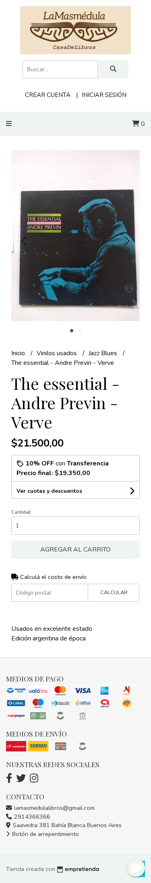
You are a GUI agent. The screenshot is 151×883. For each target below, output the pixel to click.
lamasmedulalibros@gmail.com (53, 808)
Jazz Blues (104, 353)
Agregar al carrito (75, 549)
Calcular (114, 592)
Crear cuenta (47, 95)
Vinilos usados (58, 353)
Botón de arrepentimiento (44, 834)
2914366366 (31, 817)
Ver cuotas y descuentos (49, 491)
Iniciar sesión (104, 95)
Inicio (19, 353)
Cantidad (21, 512)
